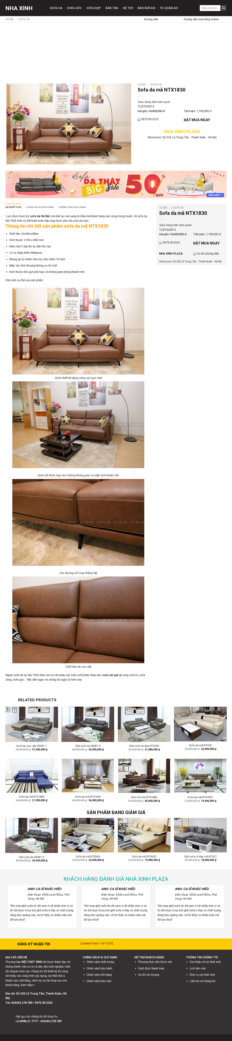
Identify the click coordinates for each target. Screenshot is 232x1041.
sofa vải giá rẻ (112, 675)
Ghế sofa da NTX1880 (144, 797)
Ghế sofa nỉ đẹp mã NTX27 (200, 856)
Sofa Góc (74, 8)
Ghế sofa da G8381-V (88, 746)
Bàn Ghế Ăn (146, 8)
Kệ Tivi (128, 8)
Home (9, 19)
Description (13, 207)
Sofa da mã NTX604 (88, 856)
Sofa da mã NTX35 (200, 745)
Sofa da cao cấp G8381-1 (31, 746)
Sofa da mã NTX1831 (200, 797)
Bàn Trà (111, 8)
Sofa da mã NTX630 (144, 856)
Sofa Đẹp (94, 8)
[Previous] (12, 832)
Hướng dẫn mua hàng (72, 207)
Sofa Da (56, 8)
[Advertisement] (116, 49)
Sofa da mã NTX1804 (31, 796)
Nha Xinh (19, 8)
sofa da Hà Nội (40, 216)
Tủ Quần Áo (169, 8)
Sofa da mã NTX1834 (88, 796)
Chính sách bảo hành (40, 207)
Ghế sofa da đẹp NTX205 (144, 746)
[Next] (219, 832)
